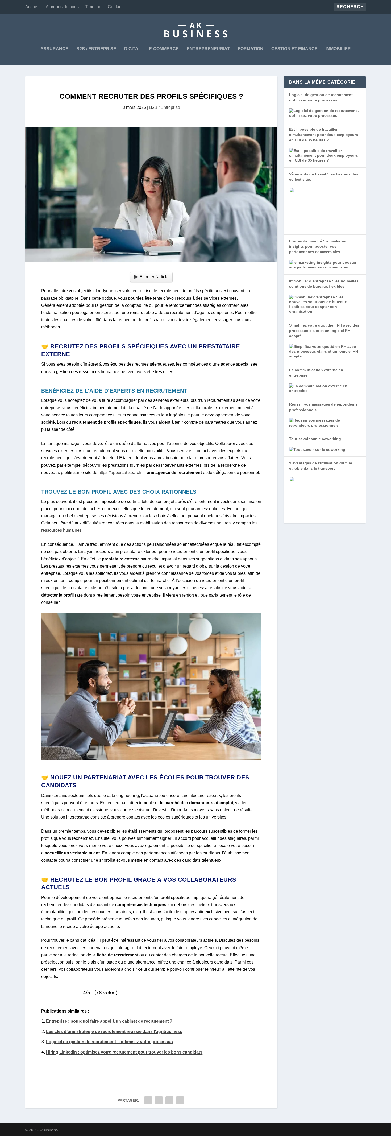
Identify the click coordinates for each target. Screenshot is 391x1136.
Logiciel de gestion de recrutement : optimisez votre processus (109, 1041)
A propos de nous (62, 7)
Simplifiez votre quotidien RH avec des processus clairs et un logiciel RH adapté (324, 330)
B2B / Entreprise (96, 49)
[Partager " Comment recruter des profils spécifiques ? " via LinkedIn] (169, 1100)
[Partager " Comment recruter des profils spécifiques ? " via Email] (180, 1100)
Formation (250, 49)
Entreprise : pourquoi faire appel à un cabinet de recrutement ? (109, 1021)
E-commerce (164, 49)
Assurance (54, 49)
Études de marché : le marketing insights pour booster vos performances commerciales (318, 246)
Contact (115, 7)
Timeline (93, 7)
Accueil (32, 7)
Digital (132, 49)
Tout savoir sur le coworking (315, 439)
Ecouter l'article (154, 277)
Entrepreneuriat (208, 49)
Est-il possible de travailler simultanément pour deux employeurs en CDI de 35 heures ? (323, 134)
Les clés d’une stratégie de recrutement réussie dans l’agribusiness (114, 1031)
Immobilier (338, 49)
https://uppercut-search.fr (121, 472)
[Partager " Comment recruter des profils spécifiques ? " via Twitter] (158, 1100)
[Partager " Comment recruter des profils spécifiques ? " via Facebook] (148, 1100)
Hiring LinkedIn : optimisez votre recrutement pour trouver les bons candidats (124, 1052)
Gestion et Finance (294, 49)
